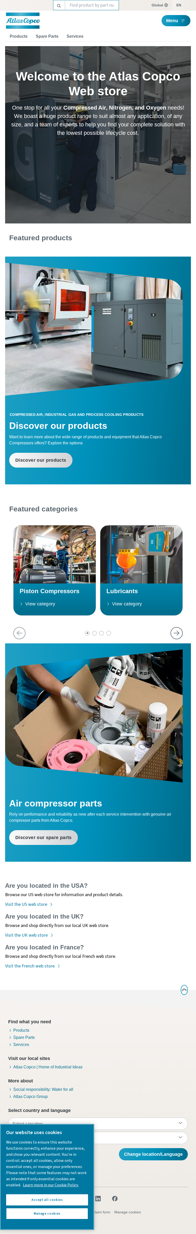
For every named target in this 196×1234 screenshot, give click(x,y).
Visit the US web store (26, 904)
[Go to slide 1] (87, 633)
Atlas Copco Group (30, 1096)
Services (75, 36)
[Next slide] (176, 633)
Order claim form (96, 1212)
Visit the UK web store (26, 935)
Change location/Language (153, 1154)
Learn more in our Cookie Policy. (51, 1185)
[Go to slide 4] (108, 633)
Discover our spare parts (43, 837)
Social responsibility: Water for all (43, 1089)
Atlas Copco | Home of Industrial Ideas (47, 1067)
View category (40, 603)
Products (19, 36)
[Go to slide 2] (94, 633)
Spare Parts (47, 36)
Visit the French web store (30, 966)
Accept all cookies (47, 1200)
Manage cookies (127, 1212)
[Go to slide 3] (101, 633)
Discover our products (40, 460)
